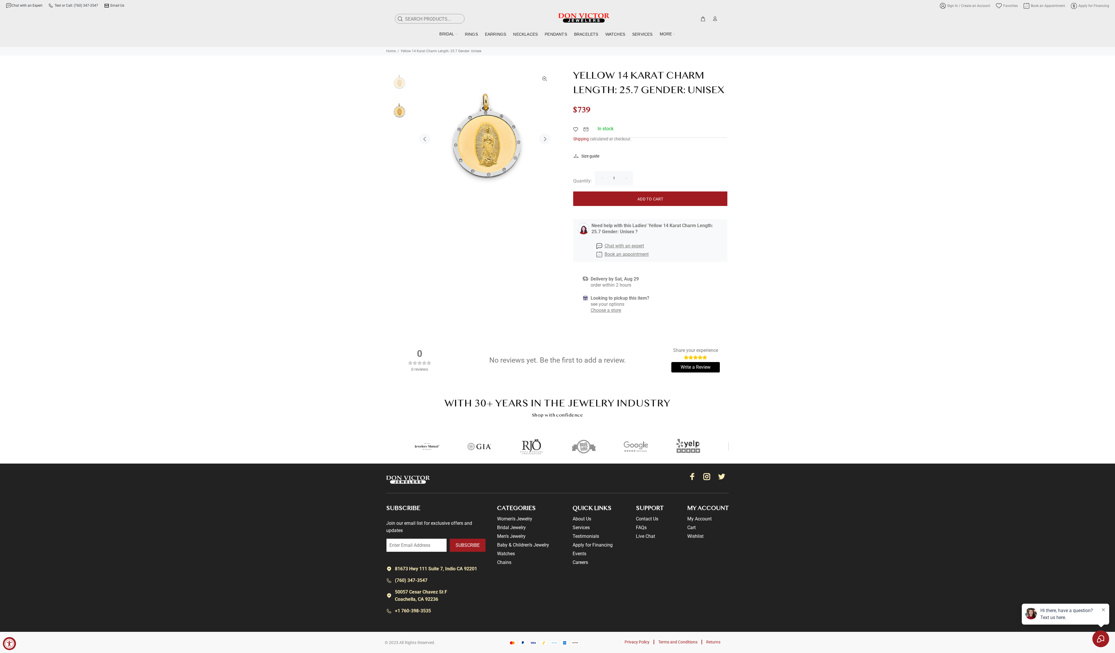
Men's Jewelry (511, 536)
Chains (504, 562)
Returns (713, 642)
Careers (580, 562)
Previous (424, 138)
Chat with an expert (624, 246)
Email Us (117, 5)
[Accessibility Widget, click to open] (9, 643)
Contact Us (647, 519)
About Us (582, 519)
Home (391, 51)
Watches (506, 553)
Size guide (590, 156)
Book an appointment (627, 254)
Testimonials (586, 536)
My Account (699, 519)
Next (544, 138)
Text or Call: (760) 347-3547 (76, 5)
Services (581, 527)
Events (579, 553)
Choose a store (606, 310)
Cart (691, 527)
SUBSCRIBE (468, 545)
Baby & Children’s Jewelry (523, 545)
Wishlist (695, 536)
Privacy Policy (637, 642)
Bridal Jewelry (511, 527)
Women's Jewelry (514, 519)
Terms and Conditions (677, 642)
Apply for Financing (593, 545)
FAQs (641, 527)
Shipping (581, 139)
